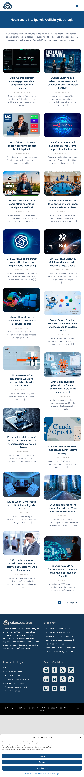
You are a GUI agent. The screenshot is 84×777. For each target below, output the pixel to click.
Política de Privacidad (44, 774)
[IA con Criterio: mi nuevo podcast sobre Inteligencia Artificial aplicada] (21, 125)
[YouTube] (54, 688)
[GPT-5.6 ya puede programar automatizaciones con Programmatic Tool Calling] (21, 241)
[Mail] (63, 688)
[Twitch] (46, 688)
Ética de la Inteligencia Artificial (17, 679)
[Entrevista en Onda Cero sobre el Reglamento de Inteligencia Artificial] (21, 183)
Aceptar (42, 756)
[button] (81, 737)
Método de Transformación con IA (59, 644)
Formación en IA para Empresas (58, 628)
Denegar (42, 762)
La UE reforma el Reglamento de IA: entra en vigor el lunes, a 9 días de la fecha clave (62, 204)
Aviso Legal (55, 774)
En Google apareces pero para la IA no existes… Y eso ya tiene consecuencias (63, 508)
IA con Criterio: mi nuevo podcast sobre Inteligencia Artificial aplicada (22, 146)
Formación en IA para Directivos (58, 632)
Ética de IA (68, 708)
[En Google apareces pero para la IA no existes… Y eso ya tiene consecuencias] (62, 487)
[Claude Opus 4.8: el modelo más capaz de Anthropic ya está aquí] (62, 429)
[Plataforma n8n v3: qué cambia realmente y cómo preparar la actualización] (62, 125)
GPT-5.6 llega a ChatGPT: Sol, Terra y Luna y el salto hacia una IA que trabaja (62, 262)
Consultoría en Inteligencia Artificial (60, 636)
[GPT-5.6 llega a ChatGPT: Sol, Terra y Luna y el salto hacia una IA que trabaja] (62, 241)
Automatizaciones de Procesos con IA (60, 640)
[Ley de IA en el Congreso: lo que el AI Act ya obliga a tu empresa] (21, 484)
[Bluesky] (54, 679)
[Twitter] (63, 670)
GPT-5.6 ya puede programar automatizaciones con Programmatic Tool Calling (22, 262)
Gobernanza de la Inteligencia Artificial (61, 648)
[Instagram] (71, 670)
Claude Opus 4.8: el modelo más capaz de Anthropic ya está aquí (62, 450)
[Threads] (63, 679)
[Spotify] (46, 670)
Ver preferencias (42, 768)
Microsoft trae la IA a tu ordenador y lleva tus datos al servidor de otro (22, 320)
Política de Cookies (31, 774)
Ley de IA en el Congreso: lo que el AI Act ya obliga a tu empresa (21, 505)
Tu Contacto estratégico (14, 683)
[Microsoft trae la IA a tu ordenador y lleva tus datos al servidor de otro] (21, 300)
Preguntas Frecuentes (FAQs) (16, 687)
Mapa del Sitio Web (12, 691)
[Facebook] (54, 670)
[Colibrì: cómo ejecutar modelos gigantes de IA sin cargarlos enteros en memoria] (21, 61)
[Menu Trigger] (77, 5)
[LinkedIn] (46, 679)
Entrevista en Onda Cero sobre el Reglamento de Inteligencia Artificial (22, 204)
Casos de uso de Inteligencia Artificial (60, 651)
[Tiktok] (71, 679)
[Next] (74, 602)
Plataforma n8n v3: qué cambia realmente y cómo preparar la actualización (62, 146)
